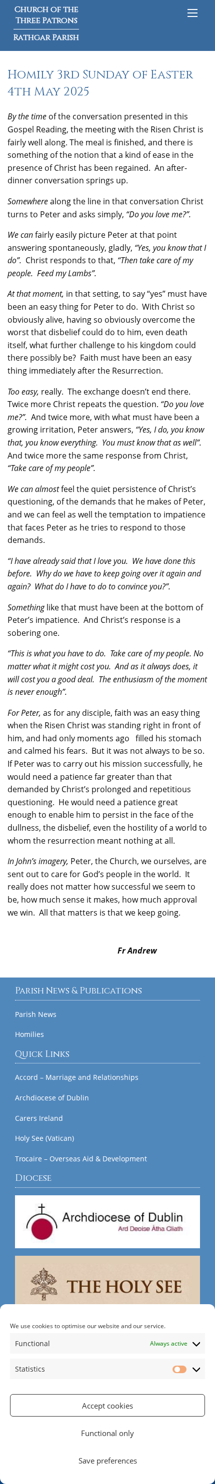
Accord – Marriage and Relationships (76, 1077)
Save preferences (107, 1461)
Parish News (35, 1014)
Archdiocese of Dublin (52, 1097)
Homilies (29, 1034)
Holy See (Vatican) (44, 1138)
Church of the (46, 23)
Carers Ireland (39, 1118)
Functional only (107, 1433)
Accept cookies (107, 1406)
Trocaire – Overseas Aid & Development (81, 1158)
